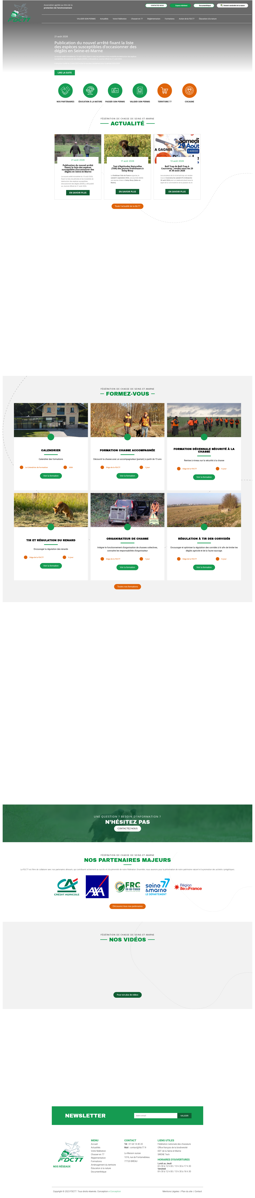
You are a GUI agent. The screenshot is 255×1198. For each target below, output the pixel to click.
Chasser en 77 (137, 19)
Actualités (104, 19)
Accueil (94, 1144)
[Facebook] (54, 1170)
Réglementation (153, 19)
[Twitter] (68, 1170)
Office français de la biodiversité (172, 1147)
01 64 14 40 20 (133, 1144)
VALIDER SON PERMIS (86, 19)
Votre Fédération (120, 19)
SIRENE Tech (164, 1154)
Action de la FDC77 (186, 19)
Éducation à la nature (207, 19)
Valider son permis (140, 101)
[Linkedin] (64, 1170)
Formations (169, 19)
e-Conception (115, 1191)
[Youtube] (59, 1170)
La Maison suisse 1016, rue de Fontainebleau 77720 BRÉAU (137, 1157)
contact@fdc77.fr (135, 1147)
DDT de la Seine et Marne (169, 1151)
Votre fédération (98, 1151)
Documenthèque (98, 1171)
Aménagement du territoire (103, 1165)
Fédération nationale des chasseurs (174, 1144)
